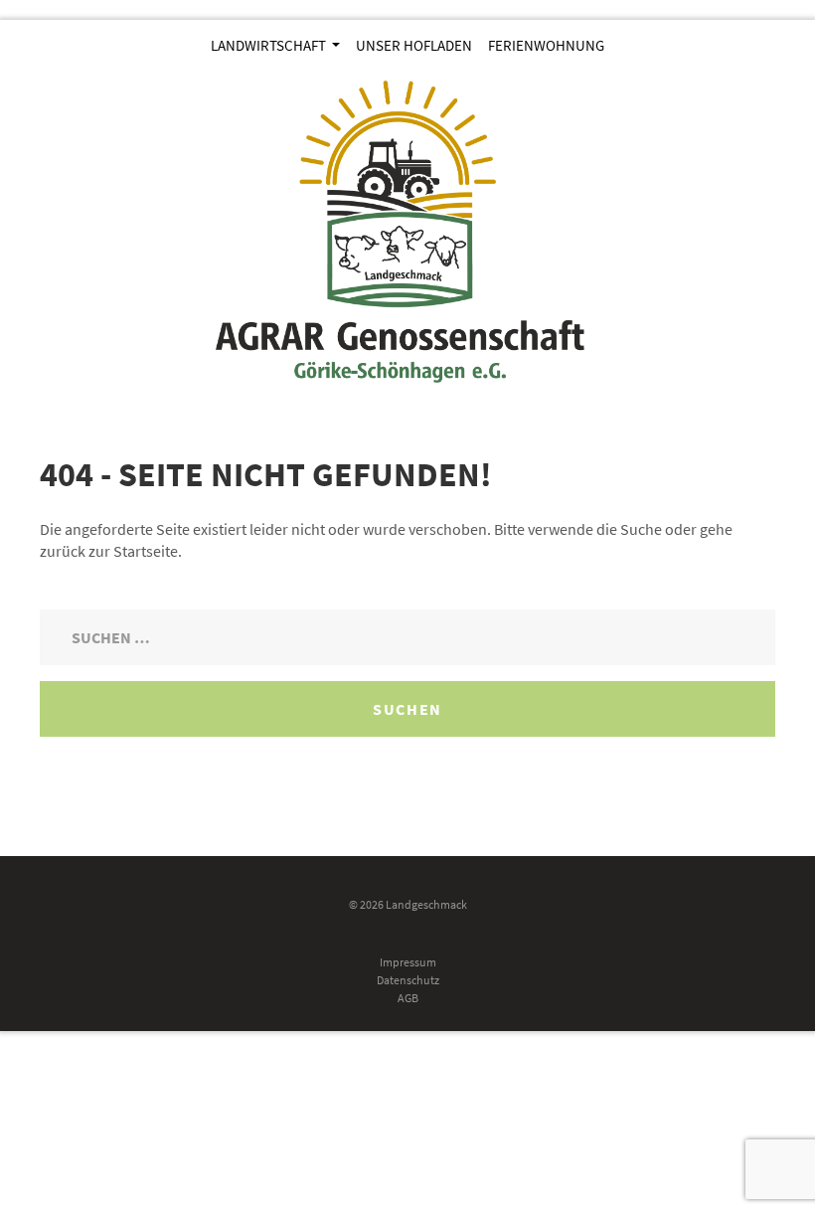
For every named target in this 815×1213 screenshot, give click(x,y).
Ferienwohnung (546, 46)
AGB (408, 997)
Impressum (408, 961)
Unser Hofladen (414, 46)
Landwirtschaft (270, 46)
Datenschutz (408, 979)
